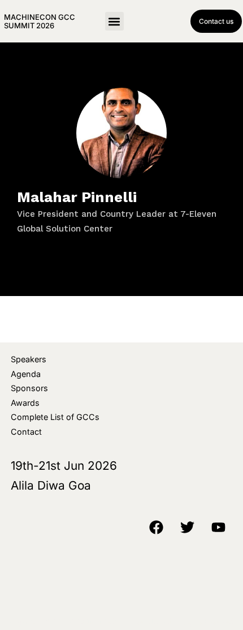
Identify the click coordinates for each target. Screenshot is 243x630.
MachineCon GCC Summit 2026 (39, 20)
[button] (114, 21)
